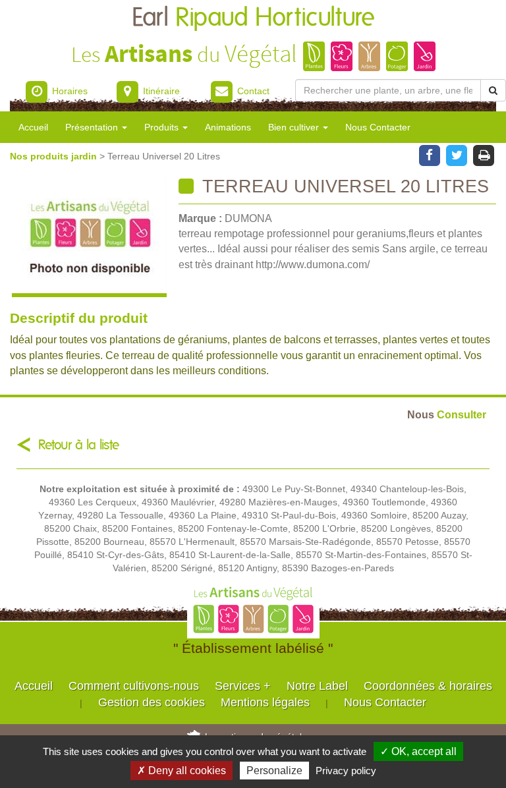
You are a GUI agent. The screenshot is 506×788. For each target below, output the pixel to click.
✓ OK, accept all (418, 751)
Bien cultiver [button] (295, 127)
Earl (253, 18)
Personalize (274, 770)
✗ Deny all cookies (181, 770)
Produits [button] (162, 127)
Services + (243, 685)
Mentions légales (265, 702)
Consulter (446, 414)
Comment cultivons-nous (134, 685)
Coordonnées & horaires (428, 685)
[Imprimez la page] (484, 154)
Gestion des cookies (151, 702)
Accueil (33, 127)
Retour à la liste (78, 445)
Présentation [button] (93, 127)
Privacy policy (346, 770)
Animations (228, 127)
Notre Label (317, 685)
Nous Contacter (377, 127)
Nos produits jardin (54, 156)
